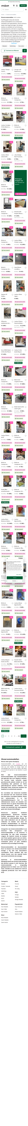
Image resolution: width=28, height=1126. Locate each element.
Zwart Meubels (5, 920)
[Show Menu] (26, 9)
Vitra (16, 909)
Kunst (2, 898)
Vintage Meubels (19, 899)
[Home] (6, 6)
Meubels (3, 884)
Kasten (3, 900)
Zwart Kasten (4, 922)
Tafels (2, 893)
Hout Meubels (4, 906)
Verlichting (3, 891)
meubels (18, 764)
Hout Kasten (4, 911)
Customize (14, 580)
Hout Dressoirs (18, 906)
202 (19, 736)
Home (2, 14)
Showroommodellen (11, 14)
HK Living (17, 888)
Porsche (17, 884)
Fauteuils (3, 888)
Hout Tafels (4, 909)
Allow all (14, 577)
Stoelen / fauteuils (5, 886)
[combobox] (14, 9)
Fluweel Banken (19, 911)
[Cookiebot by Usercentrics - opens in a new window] (18, 558)
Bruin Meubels (4, 917)
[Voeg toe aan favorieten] (12, 70)
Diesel (16, 886)
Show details (18, 574)
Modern (17, 897)
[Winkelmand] (13, 5)
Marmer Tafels (18, 914)
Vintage (17, 894)
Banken (3, 896)
